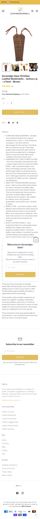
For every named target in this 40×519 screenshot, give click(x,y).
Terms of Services (8, 468)
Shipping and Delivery (9, 465)
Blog (3, 447)
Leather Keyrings (8, 429)
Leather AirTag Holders (10, 426)
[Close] (36, 240)
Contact (5, 450)
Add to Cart (20, 112)
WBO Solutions (26, 506)
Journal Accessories (9, 419)
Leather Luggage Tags (10, 422)
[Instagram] (22, 493)
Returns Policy (7, 475)
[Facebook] (17, 493)
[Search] (32, 11)
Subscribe (20, 274)
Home (4, 440)
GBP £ (18, 486)
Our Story (5, 443)
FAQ (3, 454)
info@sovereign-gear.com (11, 400)
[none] (6, 67)
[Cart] (37, 11)
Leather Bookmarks (9, 415)
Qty (3, 99)
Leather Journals (8, 412)
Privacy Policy (7, 472)
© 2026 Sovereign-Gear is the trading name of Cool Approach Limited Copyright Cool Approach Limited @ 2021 (20, 504)
